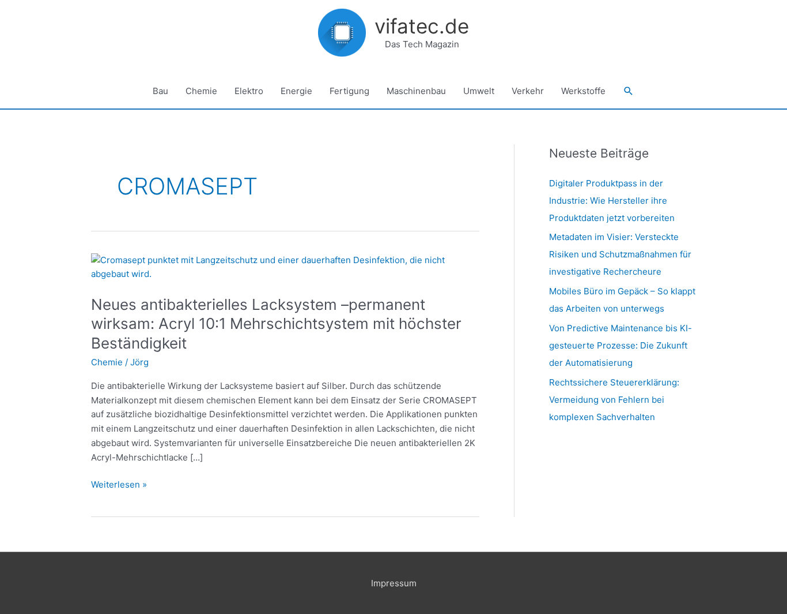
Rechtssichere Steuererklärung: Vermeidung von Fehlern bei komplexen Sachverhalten (614, 399)
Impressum (394, 583)
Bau (160, 90)
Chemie (201, 90)
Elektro (248, 90)
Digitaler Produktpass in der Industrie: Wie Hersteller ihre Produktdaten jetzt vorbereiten (612, 200)
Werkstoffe (583, 90)
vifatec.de (421, 26)
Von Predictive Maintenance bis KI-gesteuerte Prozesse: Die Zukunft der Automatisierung (620, 345)
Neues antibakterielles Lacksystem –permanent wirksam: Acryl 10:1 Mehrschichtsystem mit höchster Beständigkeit (276, 324)
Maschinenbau (416, 90)
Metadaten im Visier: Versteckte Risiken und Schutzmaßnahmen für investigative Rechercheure (620, 254)
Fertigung (349, 90)
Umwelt (478, 90)
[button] (628, 91)
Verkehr (528, 90)
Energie (296, 90)
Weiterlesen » (119, 484)
